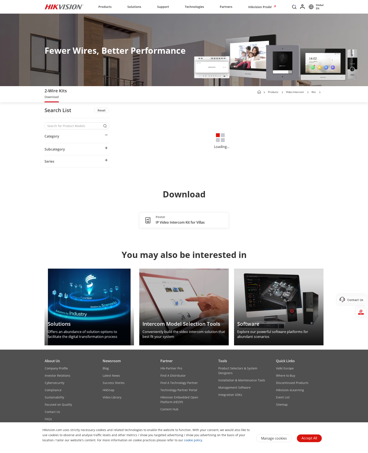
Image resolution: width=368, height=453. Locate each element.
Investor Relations (57, 375)
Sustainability (54, 397)
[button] (294, 8)
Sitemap (282, 404)
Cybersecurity (54, 383)
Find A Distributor (173, 375)
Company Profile (56, 368)
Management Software (234, 387)
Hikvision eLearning (290, 390)
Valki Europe (285, 368)
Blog (106, 368)
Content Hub (169, 409)
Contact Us (52, 412)
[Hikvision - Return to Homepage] (64, 7)
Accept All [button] (309, 438)
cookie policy (193, 440)
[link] (52, 97)
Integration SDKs (230, 395)
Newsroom (112, 361)
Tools (222, 361)
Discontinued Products (292, 383)
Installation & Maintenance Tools (241, 380)
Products (105, 7)
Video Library (112, 397)
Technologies (194, 7)
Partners (226, 7)
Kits (314, 92)
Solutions (134, 7)
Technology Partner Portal (178, 390)
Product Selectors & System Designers (237, 370)
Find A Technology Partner (179, 383)
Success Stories (114, 383)
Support (163, 7)
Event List (283, 397)
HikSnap (108, 390)
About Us (52, 361)
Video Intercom (295, 92)
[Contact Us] (361, 299)
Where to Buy (285, 375)
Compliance (53, 390)
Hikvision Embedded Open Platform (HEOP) (179, 399)
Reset (102, 110)
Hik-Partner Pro (171, 368)
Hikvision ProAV (260, 7)
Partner (166, 361)
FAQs (48, 419)
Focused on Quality (58, 404)
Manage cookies (274, 438)
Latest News (111, 375)
